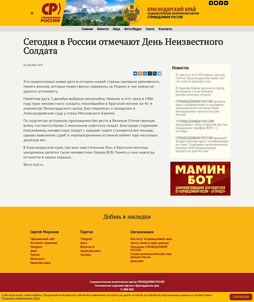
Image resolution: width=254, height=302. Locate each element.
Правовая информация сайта (21, 298)
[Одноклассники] (140, 73)
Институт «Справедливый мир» (151, 238)
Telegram (36, 246)
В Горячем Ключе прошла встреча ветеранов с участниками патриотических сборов (198, 91)
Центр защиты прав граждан (149, 242)
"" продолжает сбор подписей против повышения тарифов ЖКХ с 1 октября (199, 126)
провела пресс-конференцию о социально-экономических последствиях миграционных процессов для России (198, 108)
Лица (116, 29)
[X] (150, 73)
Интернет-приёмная (43, 242)
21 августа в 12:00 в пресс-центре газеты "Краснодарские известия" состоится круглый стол (198, 78)
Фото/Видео (133, 29)
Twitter (35, 254)
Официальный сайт (42, 238)
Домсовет (137, 261)
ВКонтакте (37, 258)
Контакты (165, 29)
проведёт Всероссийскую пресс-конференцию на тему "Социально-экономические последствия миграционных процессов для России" (200, 144)
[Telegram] (159, 73)
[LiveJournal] (155, 73)
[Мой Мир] (145, 73)
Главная (87, 29)
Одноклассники (40, 262)
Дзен (33, 250)
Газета (150, 29)
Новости (103, 29)
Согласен (241, 296)
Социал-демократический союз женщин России (150, 255)
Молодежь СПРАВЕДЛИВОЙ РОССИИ (148, 248)
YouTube (85, 254)
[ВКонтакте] (135, 73)
